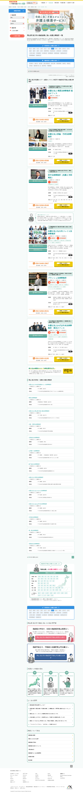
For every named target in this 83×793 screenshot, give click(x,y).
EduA (11, 776)
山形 (54, 576)
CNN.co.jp (24, 775)
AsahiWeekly (62, 778)
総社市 (45, 48)
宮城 (51, 576)
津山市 (38, 48)
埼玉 (45, 578)
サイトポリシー (22, 786)
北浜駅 (63, 280)
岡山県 (32, 386)
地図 (70, 112)
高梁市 (38, 50)
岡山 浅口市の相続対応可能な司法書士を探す (51, 656)
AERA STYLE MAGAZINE (40, 780)
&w (13, 775)
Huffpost (24, 776)
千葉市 (52, 595)
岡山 (42, 587)
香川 (53, 587)
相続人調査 (53, 63)
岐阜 (45, 583)
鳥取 (47, 587)
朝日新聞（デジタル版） (14, 773)
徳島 (56, 587)
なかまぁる (37, 778)
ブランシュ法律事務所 (57, 278)
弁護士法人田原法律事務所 (36, 477)
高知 (62, 587)
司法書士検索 (63, 2)
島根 (50, 587)
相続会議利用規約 (29, 786)
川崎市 (48, 595)
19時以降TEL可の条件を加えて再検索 (68, 370)
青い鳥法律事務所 (33, 530)
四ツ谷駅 (63, 330)
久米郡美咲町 (64, 50)
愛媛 (59, 587)
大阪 (39, 585)
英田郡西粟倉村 (32, 55)
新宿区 (57, 330)
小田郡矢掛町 (58, 50)
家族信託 (68, 63)
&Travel (16, 775)
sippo (36, 773)
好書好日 (36, 776)
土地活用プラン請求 (70, 2)
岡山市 (30, 48)
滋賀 (50, 585)
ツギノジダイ (50, 776)
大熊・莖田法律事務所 (35, 424)
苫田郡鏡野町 (38, 53)
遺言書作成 (31, 63)
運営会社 (12, 788)
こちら (54, 600)
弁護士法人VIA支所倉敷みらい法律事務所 (40, 384)
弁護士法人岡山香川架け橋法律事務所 (39, 411)
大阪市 (57, 280)
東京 (39, 578)
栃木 (54, 578)
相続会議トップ (44, 2)
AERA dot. (25, 778)
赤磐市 (60, 48)
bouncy (24, 780)
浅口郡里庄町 (44, 53)
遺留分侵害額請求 (47, 63)
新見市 (41, 50)
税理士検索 (57, 2)
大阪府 (51, 280)
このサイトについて (14, 786)
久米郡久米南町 (32, 53)
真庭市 (30, 50)
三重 (47, 583)
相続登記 (64, 63)
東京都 (51, 330)
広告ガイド (17, 788)
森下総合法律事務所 (34, 464)
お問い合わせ (22, 788)
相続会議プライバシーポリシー (40, 786)
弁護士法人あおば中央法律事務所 (38, 504)
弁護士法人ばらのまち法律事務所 (38, 490)
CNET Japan (25, 773)
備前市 (34, 50)
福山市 (57, 95)
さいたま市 (44, 595)
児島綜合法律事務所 (34, 543)
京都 (45, 585)
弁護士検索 (51, 2)
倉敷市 (34, 48)
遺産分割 (36, 63)
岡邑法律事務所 (33, 397)
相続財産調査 (59, 63)
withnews (12, 780)
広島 (39, 587)
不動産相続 (49, 65)
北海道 (39, 576)
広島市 (66, 593)
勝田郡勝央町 (50, 53)
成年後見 (30, 65)
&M (11, 775)
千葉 (48, 578)
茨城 (51, 578)
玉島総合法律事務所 (34, 437)
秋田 (48, 576)
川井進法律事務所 (33, 517)
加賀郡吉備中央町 (63, 53)
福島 (57, 576)
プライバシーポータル (60, 786)
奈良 (47, 585)
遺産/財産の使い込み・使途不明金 (40, 65)
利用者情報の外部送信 (51, 786)
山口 (45, 587)
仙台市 (39, 595)
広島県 (51, 95)
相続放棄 (40, 63)
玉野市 (41, 48)
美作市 (49, 48)
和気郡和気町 (52, 50)
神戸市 (58, 593)
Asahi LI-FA (50, 778)
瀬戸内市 (64, 48)
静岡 (42, 583)
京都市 (62, 593)
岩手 (45, 576)
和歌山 (54, 585)
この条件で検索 (16, 35)
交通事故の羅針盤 (51, 780)
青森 (42, 576)
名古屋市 (47, 593)
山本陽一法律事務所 (34, 451)
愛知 (39, 583)
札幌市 (51, 593)
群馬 (57, 578)
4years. (49, 773)
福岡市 (55, 593)
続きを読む (65, 105)
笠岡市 (56, 48)
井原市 (68, 48)
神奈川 (42, 578)
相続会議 (49, 775)
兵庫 (42, 585)
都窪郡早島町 (46, 50)
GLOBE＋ (37, 775)
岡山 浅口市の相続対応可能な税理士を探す (51, 637)
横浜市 (39, 593)
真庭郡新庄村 (38, 55)
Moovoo (11, 778)
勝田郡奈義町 (56, 53)
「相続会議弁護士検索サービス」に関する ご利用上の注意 (41, 599)
